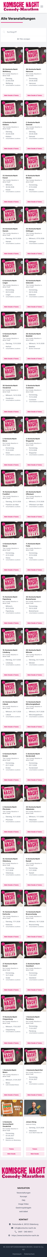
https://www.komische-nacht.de (25, 1235)
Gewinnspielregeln (23, 1208)
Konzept (23, 1196)
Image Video (23, 1204)
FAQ (23, 1200)
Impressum (17, 1254)
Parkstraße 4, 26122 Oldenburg (25, 1224)
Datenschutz (29, 1254)
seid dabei (23, 1211)
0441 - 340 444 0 (25, 1232)
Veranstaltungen (23, 1193)
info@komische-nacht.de (25, 1228)
